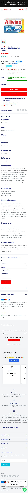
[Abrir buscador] (20, 9)
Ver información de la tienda (9, 104)
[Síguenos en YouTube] (13, 476)
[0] (25, 9)
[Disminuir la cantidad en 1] (8, 84)
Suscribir (5, 464)
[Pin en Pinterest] (20, 110)
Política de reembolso (6, 287)
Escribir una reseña (14, 340)
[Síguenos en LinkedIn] (18, 476)
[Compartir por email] (26, 110)
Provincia (3, 267)
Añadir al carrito (14, 89)
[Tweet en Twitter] (23, 110)
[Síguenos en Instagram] (7, 476)
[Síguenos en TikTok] (15, 476)
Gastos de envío (19, 72)
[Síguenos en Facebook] (2, 476)
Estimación (6, 282)
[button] (4, 105)
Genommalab (4, 56)
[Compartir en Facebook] (18, 110)
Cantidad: (3, 84)
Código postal (4, 273)
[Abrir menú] (2, 9)
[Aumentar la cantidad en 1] (15, 84)
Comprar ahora (14, 94)
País (2, 260)
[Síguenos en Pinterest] (10, 476)
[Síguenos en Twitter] (5, 476)
